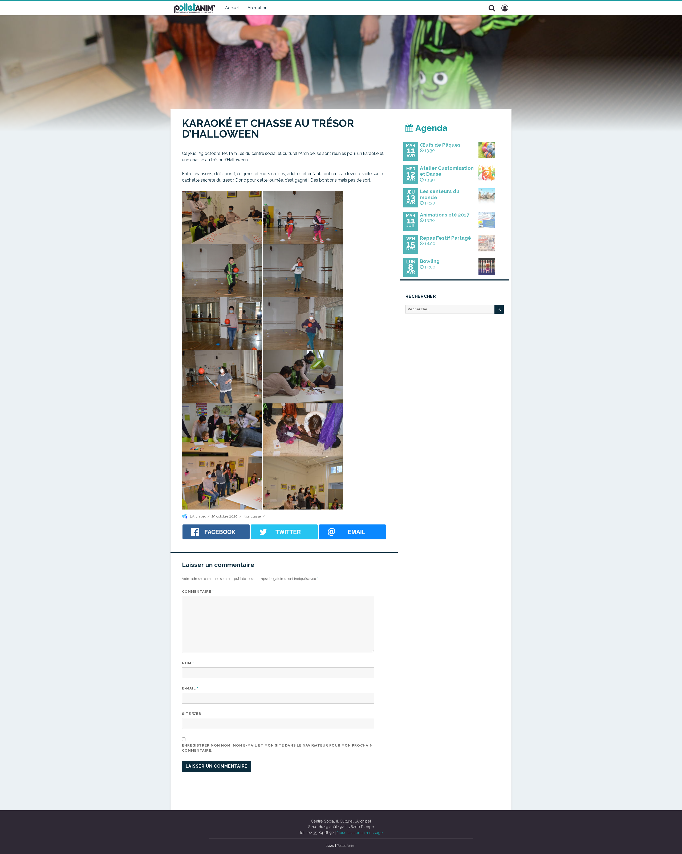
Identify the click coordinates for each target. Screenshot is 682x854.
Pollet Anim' (346, 846)
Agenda (430, 128)
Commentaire (198, 592)
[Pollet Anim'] (194, 7)
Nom (188, 663)
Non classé (252, 516)
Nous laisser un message (360, 832)
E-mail (190, 688)
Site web (191, 714)
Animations (258, 7)
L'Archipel (198, 516)
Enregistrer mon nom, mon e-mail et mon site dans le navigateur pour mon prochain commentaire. (277, 748)
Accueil (232, 7)
